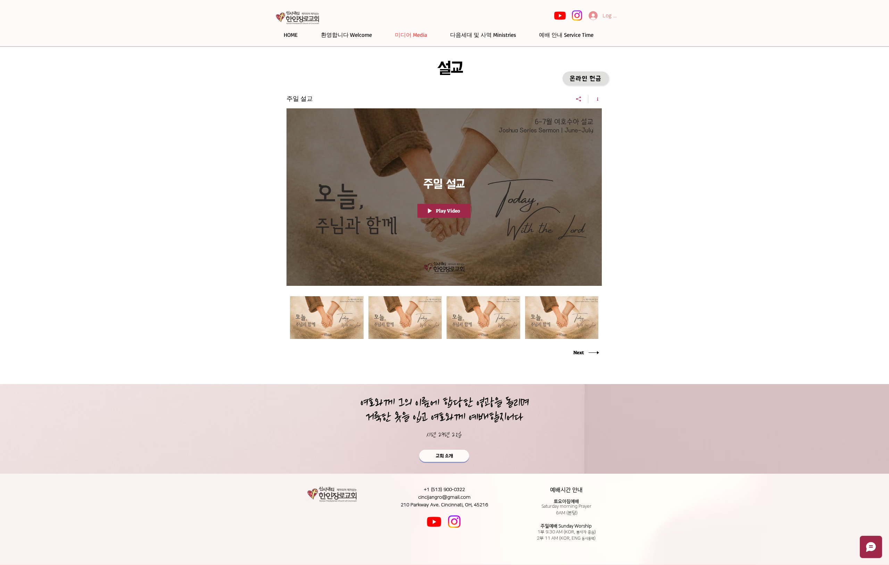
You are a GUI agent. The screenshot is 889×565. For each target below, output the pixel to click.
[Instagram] (577, 15)
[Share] (578, 99)
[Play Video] (327, 318)
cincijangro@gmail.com (444, 497)
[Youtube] (560, 15)
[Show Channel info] (595, 99)
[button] (586, 78)
